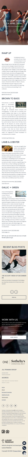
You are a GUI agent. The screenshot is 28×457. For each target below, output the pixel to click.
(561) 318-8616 (18, 181)
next (16, 292)
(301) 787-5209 (14, 92)
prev (12, 292)
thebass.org (11, 138)
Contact (4, 399)
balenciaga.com (5, 232)
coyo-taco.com (5, 183)
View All (14, 297)
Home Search (14, 337)
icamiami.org (5, 138)
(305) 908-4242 (15, 230)
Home (3, 387)
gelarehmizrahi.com (6, 94)
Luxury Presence (6, 447)
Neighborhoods (5, 395)
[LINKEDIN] (11, 405)
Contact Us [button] (14, 332)
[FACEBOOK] (3, 405)
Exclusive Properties (7, 392)
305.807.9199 (5, 372)
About (3, 389)
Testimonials (5, 397)
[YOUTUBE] (15, 405)
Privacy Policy (17, 451)
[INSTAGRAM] (7, 405)
